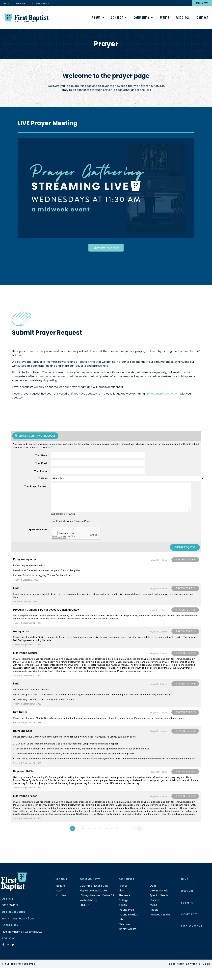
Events (165, 18)
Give (6, 3)
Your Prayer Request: (36, 486)
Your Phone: (41, 471)
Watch (20, 3)
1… (78, 828)
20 (117, 828)
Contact (203, 18)
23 (133, 828)
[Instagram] (8, 944)
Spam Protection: (38, 529)
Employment (192, 926)
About (96, 18)
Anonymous (21, 631)
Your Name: (41, 455)
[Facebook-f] (3, 944)
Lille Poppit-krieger (25, 796)
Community (141, 18)
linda (16, 588)
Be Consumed (40, 3)
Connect (117, 18)
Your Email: (41, 463)
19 (111, 828)
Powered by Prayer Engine (23, 835)
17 (100, 828)
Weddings (183, 18)
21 (122, 828)
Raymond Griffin (23, 771)
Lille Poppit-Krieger (25, 653)
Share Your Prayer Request (37, 435)
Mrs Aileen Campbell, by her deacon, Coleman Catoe (46, 609)
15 (88, 828)
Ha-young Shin (22, 730)
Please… (43, 478)
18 (105, 828)
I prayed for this (185, 559)
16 (94, 828)
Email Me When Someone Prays (73, 521)
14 (83, 828)
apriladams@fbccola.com (162, 394)
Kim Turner (20, 712)
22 (128, 828)
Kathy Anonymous (25, 559)
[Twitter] (12, 944)
